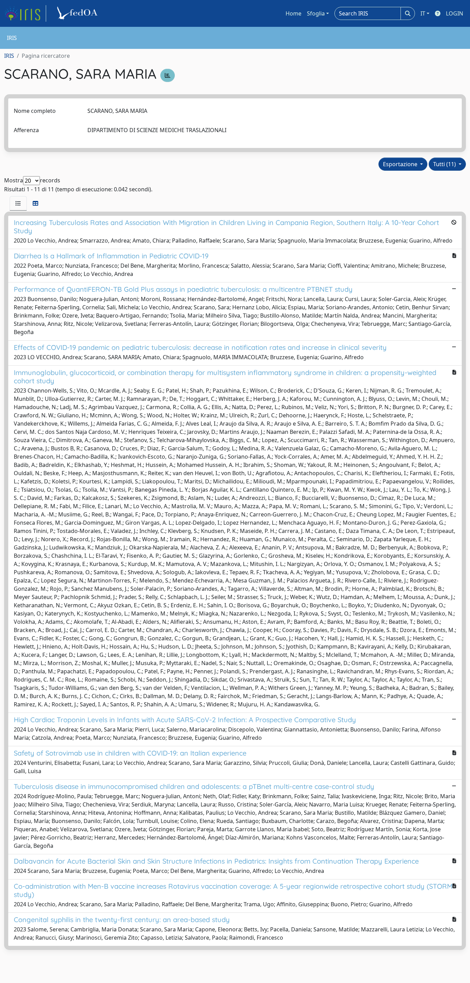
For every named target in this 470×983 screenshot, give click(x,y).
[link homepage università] (78, 13)
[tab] (18, 203)
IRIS (9, 56)
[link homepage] (25, 13)
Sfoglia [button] (316, 13)
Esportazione (401, 164)
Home (293, 13)
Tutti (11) (445, 164)
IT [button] (422, 13)
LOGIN (454, 13)
